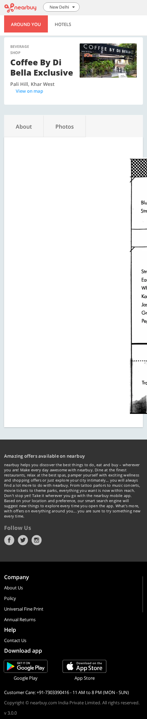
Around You (26, 24)
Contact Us (15, 640)
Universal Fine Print (23, 609)
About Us (13, 588)
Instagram (36, 540)
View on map (29, 91)
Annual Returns (20, 619)
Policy (10, 598)
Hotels (63, 24)
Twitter (23, 540)
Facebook (9, 540)
